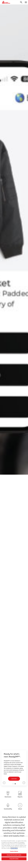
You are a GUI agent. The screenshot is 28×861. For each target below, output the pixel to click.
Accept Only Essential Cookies (14, 855)
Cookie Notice (14, 848)
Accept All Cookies (14, 858)
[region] (14, 849)
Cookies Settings (14, 851)
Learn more (14, 778)
